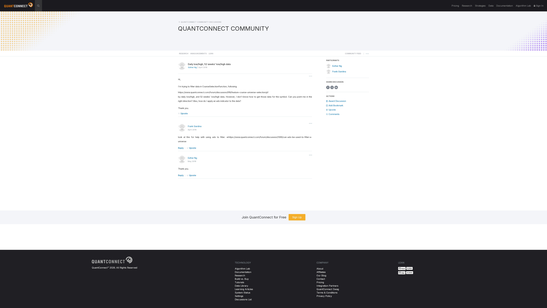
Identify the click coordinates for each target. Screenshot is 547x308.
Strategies (480, 5)
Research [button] (183, 53)
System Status (242, 292)
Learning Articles (244, 289)
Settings (239, 296)
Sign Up (297, 217)
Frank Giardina (194, 126)
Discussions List (243, 299)
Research (467, 5)
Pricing (455, 5)
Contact (321, 278)
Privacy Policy (324, 296)
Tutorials (239, 282)
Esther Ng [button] (192, 67)
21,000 (409, 273)
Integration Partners (327, 285)
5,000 (409, 268)
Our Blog (321, 275)
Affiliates (321, 272)
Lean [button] (211, 53)
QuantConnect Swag (328, 289)
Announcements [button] (198, 53)
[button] (353, 54)
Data (490, 5)
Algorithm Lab (242, 268)
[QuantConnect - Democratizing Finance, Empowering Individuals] (18, 6)
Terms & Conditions (327, 292)
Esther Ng (192, 158)
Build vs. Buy (242, 278)
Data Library (241, 285)
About (320, 268)
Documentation (243, 272)
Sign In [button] (539, 5)
